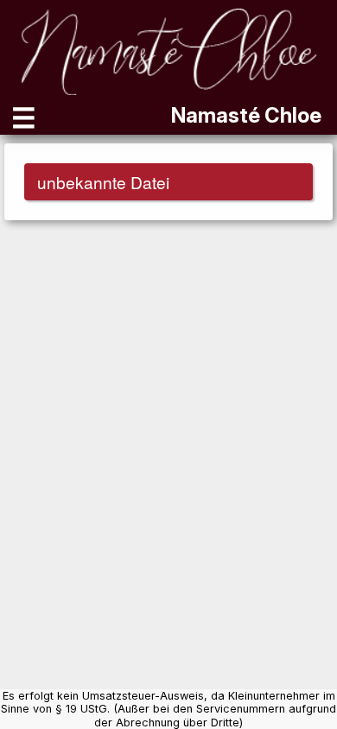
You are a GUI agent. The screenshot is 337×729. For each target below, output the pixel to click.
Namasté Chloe (246, 115)
